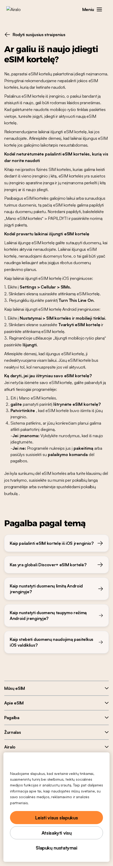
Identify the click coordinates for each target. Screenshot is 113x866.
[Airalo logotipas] (17, 9)
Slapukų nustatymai (56, 848)
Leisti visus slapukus (56, 817)
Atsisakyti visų (57, 833)
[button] (99, 9)
